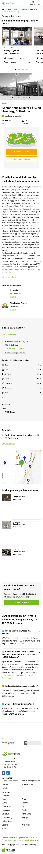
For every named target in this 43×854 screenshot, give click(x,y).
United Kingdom (8, 821)
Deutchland (6, 806)
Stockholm (24, 9)
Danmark (5, 795)
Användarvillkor (28, 840)
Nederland (6, 810)
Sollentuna (33, 9)
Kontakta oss (27, 784)
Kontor (16, 9)
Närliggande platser (21, 159)
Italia (23, 795)
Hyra (9, 9)
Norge (4, 799)
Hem (3, 9)
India (24, 821)
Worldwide (26, 825)
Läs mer (13, 297)
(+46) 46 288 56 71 (9, 767)
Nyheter (5, 788)
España (5, 825)
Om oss (5, 784)
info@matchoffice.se (9, 764)
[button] (30, 30)
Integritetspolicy (14, 840)
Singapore (26, 818)
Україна (25, 806)
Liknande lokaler (21, 152)
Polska (24, 810)
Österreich (26, 799)
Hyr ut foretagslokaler (31, 781)
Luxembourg (7, 818)
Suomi (4, 803)
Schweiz (25, 803)
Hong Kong (26, 814)
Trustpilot (5, 728)
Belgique (5, 814)
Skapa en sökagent (10, 781)
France (5, 829)
